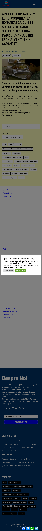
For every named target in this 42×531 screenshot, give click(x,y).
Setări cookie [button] (9, 271)
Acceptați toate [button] (20, 271)
